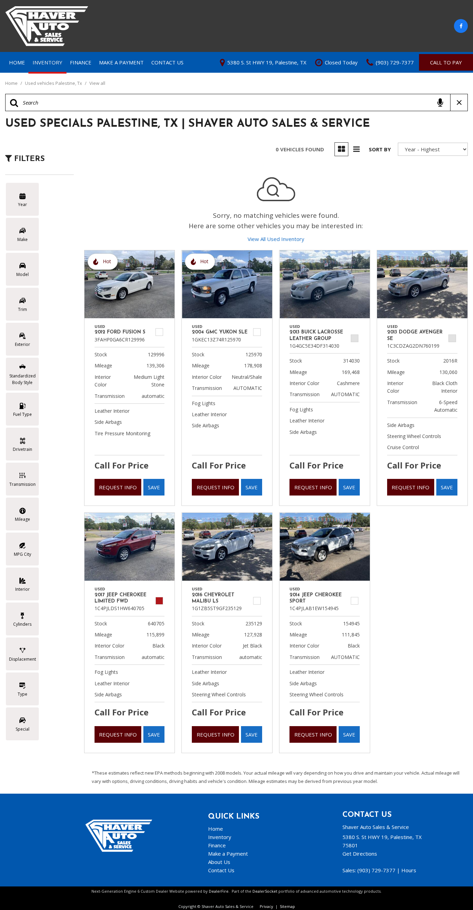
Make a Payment (228, 853)
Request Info (118, 487)
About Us (219, 861)
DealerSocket (264, 891)
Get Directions (359, 853)
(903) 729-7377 (376, 870)
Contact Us (167, 62)
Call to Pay (446, 62)
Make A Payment (121, 62)
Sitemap (287, 906)
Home (17, 62)
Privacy (266, 906)
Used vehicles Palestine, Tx (54, 83)
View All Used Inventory (276, 238)
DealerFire (219, 891)
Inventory (47, 62)
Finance (80, 62)
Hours (408, 870)
